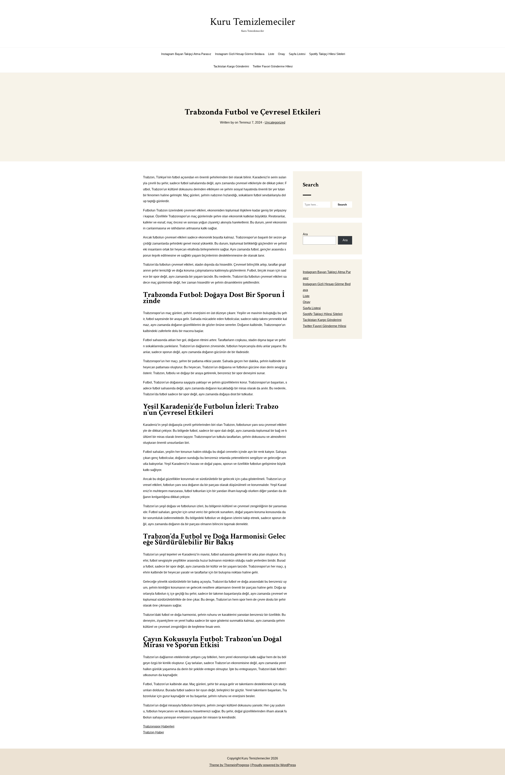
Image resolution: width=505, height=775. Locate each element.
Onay (281, 54)
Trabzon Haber (153, 732)
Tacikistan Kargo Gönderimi (231, 66)
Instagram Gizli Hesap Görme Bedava (239, 54)
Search (311, 184)
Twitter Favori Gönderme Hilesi (273, 66)
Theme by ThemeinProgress (229, 765)
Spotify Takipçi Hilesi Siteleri (327, 54)
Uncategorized (275, 122)
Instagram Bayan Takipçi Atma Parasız (186, 54)
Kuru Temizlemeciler (252, 24)
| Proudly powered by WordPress (273, 765)
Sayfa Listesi (297, 54)
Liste (271, 54)
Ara (305, 234)
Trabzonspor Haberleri (158, 726)
